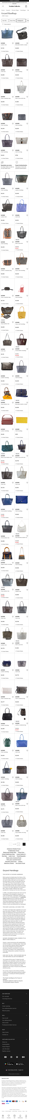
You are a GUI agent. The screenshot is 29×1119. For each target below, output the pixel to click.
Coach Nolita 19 (21, 854)
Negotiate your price (6, 165)
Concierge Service (7, 998)
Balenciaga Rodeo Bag (9, 852)
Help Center (5, 1032)
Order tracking (6, 1006)
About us (4, 1042)
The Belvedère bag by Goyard (11, 982)
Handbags (23, 10)
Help (3, 1029)
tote (21, 911)
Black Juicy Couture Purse (13, 858)
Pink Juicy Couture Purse (14, 860)
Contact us (5, 1034)
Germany (20, 1111)
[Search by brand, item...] (2, 6)
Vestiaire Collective (8, 1039)
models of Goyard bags (8, 972)
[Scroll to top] (24, 844)
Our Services (6, 993)
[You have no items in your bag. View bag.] (26, 6)
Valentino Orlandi (9, 863)
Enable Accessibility (14, 0)
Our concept (5, 996)
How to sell (5, 1018)
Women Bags (15, 10)
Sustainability (5, 1044)
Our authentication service (9, 1008)
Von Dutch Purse (20, 863)
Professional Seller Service (9, 1025)
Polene (20, 861)
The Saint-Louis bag (7, 910)
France (3, 1111)
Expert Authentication (21, 165)
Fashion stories (6, 1051)
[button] (26, 6)
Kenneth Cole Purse (10, 861)
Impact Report (6, 1046)
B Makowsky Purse (13, 851)
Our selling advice (7, 1020)
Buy (3, 1003)
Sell (3, 1015)
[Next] (18, 844)
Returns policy (6, 1010)
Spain (24, 1111)
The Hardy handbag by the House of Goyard (12, 978)
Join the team (6, 1049)
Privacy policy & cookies (14, 1074)
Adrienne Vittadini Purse (14, 849)
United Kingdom (8, 1111)
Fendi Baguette (21, 856)
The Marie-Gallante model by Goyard (12, 981)
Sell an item (5, 1022)
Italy (26, 1111)
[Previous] (10, 844)
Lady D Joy (12, 856)
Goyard (8, 10)
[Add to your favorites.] (13, 43)
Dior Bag (4, 856)
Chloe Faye (21, 852)
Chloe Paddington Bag (8, 854)
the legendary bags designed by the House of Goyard (14, 877)
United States (14, 1111)
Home (3, 10)
